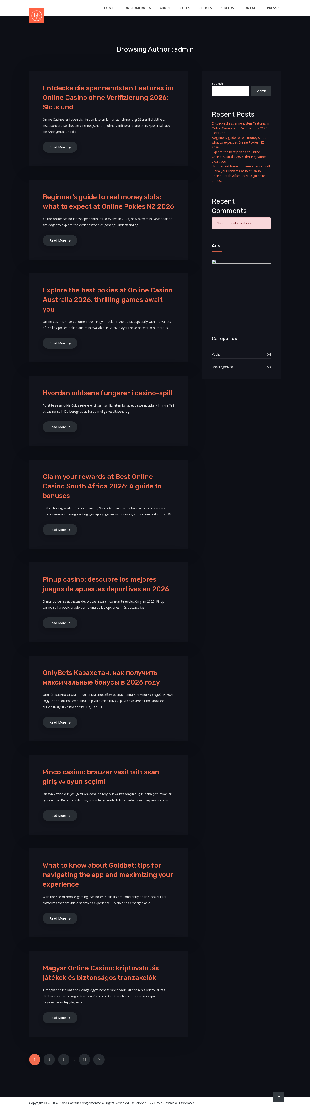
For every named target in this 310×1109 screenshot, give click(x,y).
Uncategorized (222, 367)
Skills (185, 8)
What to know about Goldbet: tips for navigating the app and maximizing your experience (108, 874)
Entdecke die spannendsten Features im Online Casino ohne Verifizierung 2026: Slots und (108, 97)
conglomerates (136, 8)
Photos (227, 8)
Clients (205, 8)
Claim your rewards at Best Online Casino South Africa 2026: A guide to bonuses (102, 486)
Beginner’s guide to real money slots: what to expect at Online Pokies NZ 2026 (239, 142)
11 (84, 1059)
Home (108, 8)
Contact (250, 8)
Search (217, 83)
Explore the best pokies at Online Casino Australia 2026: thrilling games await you (107, 299)
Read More (57, 147)
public (216, 354)
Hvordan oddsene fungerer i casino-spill (107, 393)
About (165, 8)
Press (272, 8)
